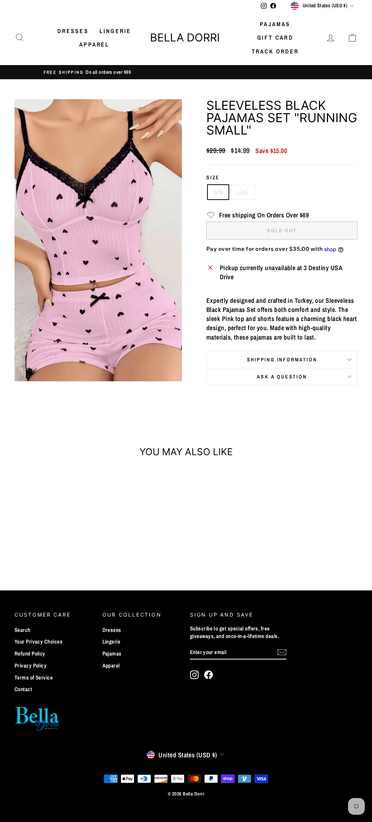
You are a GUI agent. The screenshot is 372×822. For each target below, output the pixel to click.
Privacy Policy (30, 665)
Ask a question (282, 376)
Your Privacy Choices (38, 641)
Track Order (275, 51)
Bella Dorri (185, 37)
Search (23, 630)
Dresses (72, 31)
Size (213, 177)
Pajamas (275, 24)
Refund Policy (30, 653)
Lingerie (116, 31)
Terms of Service (34, 677)
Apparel (94, 44)
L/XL (243, 192)
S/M (218, 192)
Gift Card (275, 37)
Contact (23, 689)
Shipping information (282, 359)
